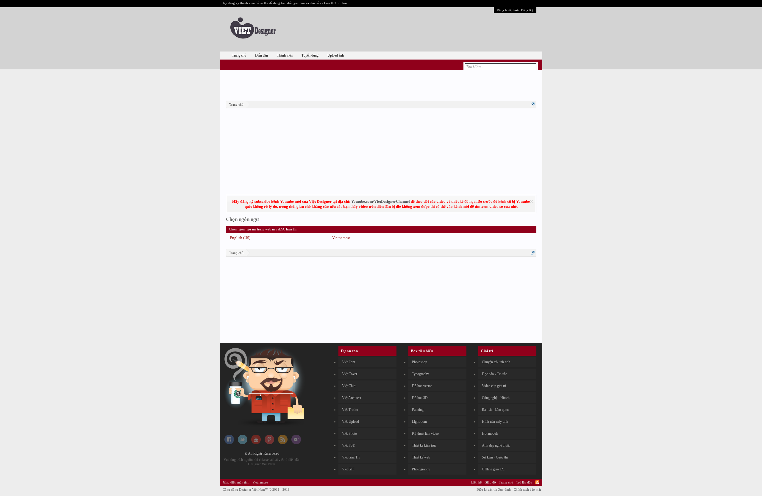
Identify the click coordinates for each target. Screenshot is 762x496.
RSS (537, 482)
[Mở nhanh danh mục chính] (533, 104)
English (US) (240, 237)
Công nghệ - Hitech (496, 398)
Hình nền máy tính (495, 421)
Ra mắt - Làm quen (495, 410)
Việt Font (348, 362)
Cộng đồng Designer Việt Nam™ (256, 489)
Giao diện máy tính (236, 482)
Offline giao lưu (493, 469)
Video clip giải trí (494, 386)
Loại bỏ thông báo (531, 201)
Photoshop (419, 362)
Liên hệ (476, 482)
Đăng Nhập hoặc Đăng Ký (515, 10)
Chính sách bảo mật (527, 489)
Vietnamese (341, 237)
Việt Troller (350, 410)
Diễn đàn (261, 55)
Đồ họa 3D (420, 398)
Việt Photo (349, 433)
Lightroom (419, 421)
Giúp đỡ (490, 482)
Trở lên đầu (524, 482)
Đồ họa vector (422, 386)
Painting (418, 410)
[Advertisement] (381, 84)
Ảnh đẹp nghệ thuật (496, 445)
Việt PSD (348, 445)
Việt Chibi (349, 386)
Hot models (490, 433)
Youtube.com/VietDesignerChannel (380, 201)
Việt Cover (349, 374)
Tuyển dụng (310, 55)
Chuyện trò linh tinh (496, 362)
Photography (421, 469)
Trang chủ (239, 55)
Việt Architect (351, 398)
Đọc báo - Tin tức (494, 374)
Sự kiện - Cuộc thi (495, 457)
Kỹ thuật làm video (425, 433)
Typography (420, 374)
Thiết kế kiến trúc (424, 445)
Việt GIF (348, 469)
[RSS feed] (283, 443)
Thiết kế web (421, 457)
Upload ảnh (335, 55)
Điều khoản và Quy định (494, 489)
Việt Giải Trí (351, 457)
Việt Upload (350, 421)
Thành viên (285, 55)
